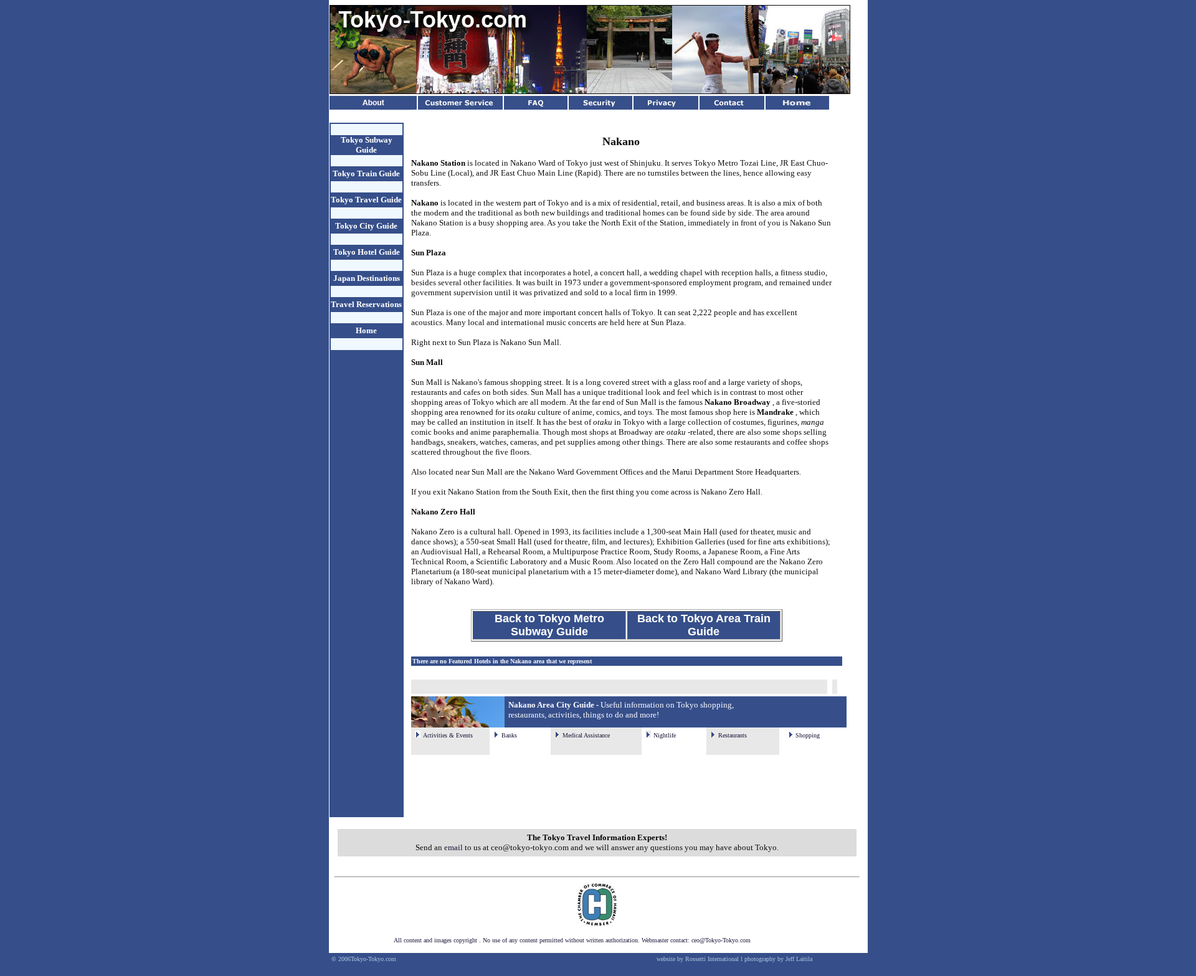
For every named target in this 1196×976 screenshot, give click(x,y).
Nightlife (664, 735)
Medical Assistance (586, 735)
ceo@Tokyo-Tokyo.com (721, 940)
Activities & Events (448, 735)
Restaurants (732, 735)
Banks (509, 735)
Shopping (807, 735)
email (453, 847)
